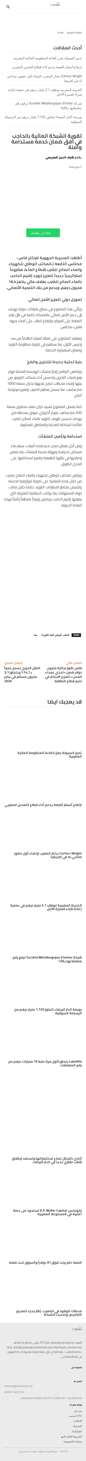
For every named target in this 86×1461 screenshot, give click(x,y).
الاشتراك (77, 1426)
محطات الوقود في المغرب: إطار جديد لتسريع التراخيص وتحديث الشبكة (49, 1313)
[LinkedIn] (73, 1372)
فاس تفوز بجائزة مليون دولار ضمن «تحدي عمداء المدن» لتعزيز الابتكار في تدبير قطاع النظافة (63, 674)
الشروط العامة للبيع (71, 1436)
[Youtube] (69, 1372)
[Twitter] (66, 1372)
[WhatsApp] (45, 647)
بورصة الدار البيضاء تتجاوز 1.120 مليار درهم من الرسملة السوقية (48, 1011)
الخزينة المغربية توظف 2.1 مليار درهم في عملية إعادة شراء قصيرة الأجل (46, 907)
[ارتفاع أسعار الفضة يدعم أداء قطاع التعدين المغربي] (43, 781)
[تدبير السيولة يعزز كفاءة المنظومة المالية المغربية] (43, 729)
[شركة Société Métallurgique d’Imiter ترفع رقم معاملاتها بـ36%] (43, 934)
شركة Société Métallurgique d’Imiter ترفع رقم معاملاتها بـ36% (47, 959)
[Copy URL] (64, 647)
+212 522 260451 (14, 1392)
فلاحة (60, 32)
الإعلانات (77, 1421)
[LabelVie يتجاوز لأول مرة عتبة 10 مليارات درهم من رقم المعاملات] (43, 1038)
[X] (36, 647)
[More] (6, 647)
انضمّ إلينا (77, 1431)
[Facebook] (26, 647)
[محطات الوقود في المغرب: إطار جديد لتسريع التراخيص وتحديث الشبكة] (43, 1288)
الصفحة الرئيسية (74, 32)
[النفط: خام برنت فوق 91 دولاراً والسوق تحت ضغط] (43, 1239)
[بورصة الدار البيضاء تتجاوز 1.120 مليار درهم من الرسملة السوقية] (43, 986)
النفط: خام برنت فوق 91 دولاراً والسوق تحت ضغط (45, 1262)
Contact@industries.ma (18, 1386)
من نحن (78, 1410)
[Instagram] (80, 1372)
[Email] (16, 647)
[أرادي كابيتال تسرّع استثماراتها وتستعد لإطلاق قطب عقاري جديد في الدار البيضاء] (43, 1135)
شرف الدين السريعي (59, 157)
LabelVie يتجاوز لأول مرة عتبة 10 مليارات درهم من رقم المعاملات (45, 1063)
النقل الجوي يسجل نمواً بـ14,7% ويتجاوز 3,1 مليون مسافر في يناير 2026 (22, 674)
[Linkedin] (55, 647)
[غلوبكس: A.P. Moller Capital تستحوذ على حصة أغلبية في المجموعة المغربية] (43, 1187)
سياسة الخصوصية (72, 1441)
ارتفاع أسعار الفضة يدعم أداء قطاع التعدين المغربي (47, 67)
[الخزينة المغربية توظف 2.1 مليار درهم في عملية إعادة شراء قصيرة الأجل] (43, 882)
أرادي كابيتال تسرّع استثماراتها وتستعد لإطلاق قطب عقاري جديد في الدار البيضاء (47, 1160)
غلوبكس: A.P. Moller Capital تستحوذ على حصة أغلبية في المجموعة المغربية (47, 1212)
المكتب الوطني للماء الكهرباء (55, 635)
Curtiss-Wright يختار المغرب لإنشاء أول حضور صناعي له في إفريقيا (48, 855)
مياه (35, 635)
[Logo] (41, 6)
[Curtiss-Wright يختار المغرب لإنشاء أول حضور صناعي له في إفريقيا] (43, 830)
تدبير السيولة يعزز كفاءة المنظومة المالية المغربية (48, 58)
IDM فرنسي (75, 1415)
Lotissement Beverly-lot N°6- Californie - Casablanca (51, 1398)
